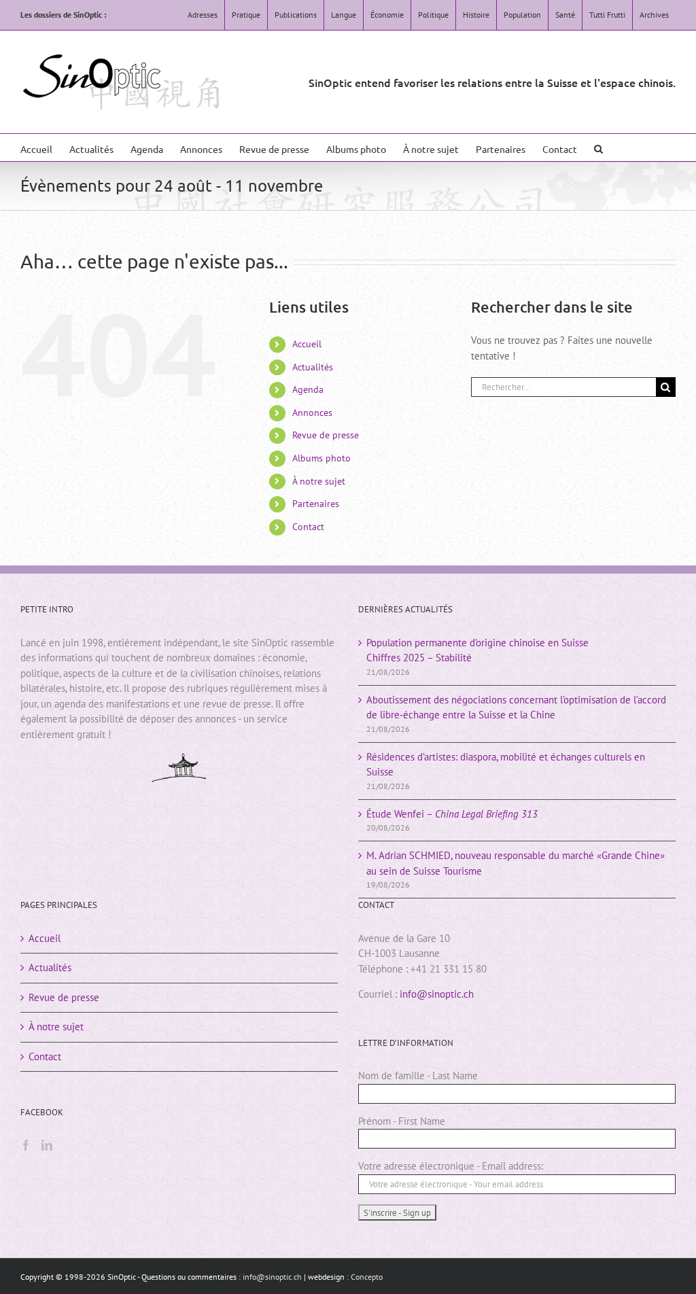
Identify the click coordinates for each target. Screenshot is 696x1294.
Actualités (312, 367)
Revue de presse (325, 435)
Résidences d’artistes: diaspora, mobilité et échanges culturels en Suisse (505, 764)
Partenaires (315, 503)
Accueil (306, 344)
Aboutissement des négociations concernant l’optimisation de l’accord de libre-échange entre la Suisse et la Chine (516, 707)
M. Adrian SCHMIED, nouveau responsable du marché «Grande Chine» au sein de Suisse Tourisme (515, 863)
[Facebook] (25, 1145)
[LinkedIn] (46, 1145)
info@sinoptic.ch (437, 993)
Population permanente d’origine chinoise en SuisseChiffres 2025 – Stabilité (477, 650)
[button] (598, 147)
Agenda (308, 389)
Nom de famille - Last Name (418, 1075)
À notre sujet (318, 481)
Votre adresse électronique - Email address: (450, 1165)
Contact (308, 527)
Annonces (312, 412)
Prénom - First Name (401, 1121)
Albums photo (321, 458)
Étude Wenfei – (452, 813)
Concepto (367, 1277)
